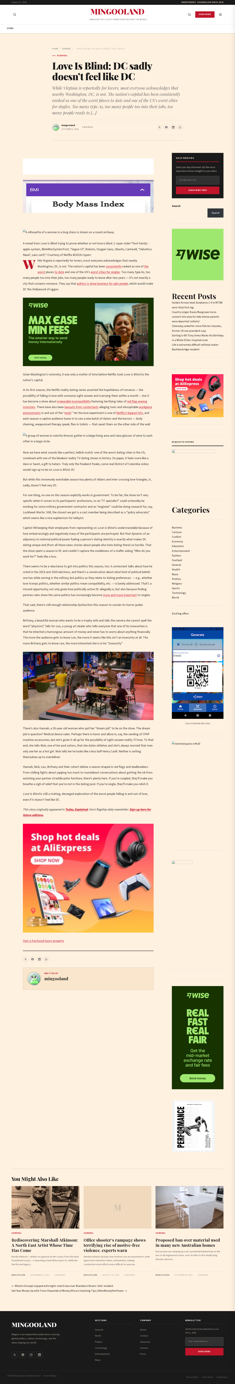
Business (177, 527)
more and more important (120, 595)
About (143, 1330)
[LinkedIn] (39, 1355)
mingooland (68, 125)
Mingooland (117, 11)
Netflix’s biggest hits (129, 413)
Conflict (176, 537)
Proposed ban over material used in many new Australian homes (188, 1242)
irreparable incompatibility (74, 401)
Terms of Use (207, 1377)
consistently (113, 266)
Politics (176, 579)
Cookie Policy (222, 1377)
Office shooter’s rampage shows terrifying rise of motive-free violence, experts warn (115, 1245)
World (175, 597)
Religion (177, 584)
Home (10, 28)
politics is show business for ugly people (102, 284)
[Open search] (15, 15)
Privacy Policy (192, 1377)
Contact (144, 1336)
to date (59, 272)
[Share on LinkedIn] (173, 127)
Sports (176, 588)
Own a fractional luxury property (43, 941)
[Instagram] (31, 1355)
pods (68, 413)
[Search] (189, 15)
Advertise (145, 1342)
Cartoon (177, 532)
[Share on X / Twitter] (159, 127)
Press (143, 1354)
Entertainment (181, 551)
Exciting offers (180, 613)
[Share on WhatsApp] (180, 127)
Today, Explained (76, 809)
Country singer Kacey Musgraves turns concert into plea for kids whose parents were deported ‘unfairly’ (195, 316)
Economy (177, 541)
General (66, 48)
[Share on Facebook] (166, 127)
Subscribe (205, 14)
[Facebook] (23, 1355)
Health (176, 569)
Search (176, 206)
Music (175, 574)
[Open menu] (220, 15)
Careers (144, 1348)
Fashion (176, 556)
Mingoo (53, 1375)
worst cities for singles (105, 272)
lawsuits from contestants (82, 407)
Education (178, 546)
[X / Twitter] (15, 1355)
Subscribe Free (197, 190)
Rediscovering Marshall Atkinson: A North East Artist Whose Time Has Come (45, 1245)
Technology (179, 593)
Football (177, 560)
